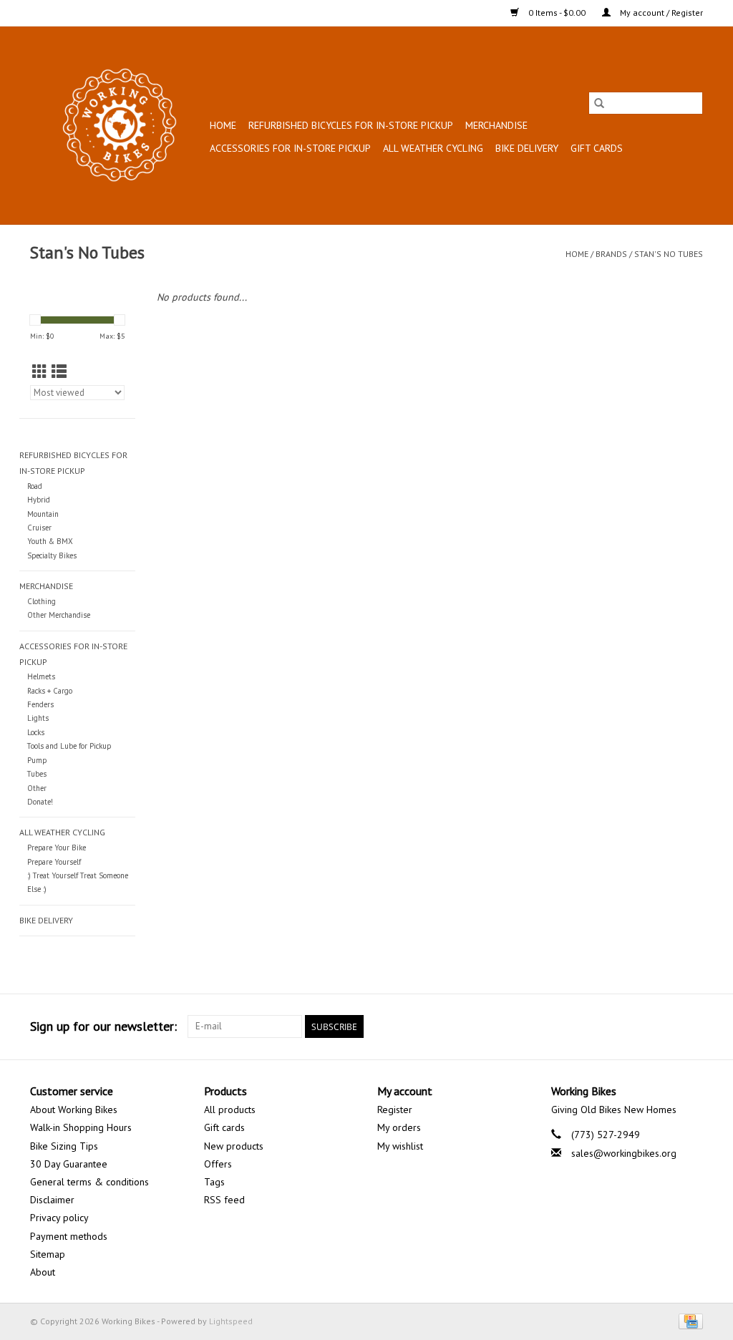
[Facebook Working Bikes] (639, 1026)
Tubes (37, 774)
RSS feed (224, 1199)
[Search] (599, 103)
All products (230, 1109)
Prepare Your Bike (56, 848)
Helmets (41, 676)
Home (223, 125)
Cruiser (39, 528)
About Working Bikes (73, 1109)
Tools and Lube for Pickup (69, 746)
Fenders (40, 704)
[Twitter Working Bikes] (665, 1026)
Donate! (40, 802)
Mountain (43, 514)
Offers (218, 1163)
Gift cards (597, 148)
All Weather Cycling (433, 148)
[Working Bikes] (117, 125)
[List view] (59, 372)
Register (394, 1109)
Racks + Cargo (49, 691)
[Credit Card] (688, 1320)
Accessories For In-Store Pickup (290, 148)
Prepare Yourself (54, 862)
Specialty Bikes (52, 555)
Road (34, 486)
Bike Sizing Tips (64, 1146)
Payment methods (68, 1236)
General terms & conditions (89, 1181)
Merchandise (496, 125)
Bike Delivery (526, 148)
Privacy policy (59, 1217)
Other (37, 788)
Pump (37, 760)
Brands (611, 253)
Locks (35, 732)
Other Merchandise (58, 615)
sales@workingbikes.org (623, 1153)
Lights (38, 718)
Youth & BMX (50, 541)
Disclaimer (52, 1199)
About (42, 1272)
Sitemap (47, 1254)
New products (233, 1146)
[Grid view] (39, 372)
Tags (214, 1181)
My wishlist (400, 1146)
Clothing (41, 601)
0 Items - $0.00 (557, 12)
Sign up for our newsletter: (103, 1026)
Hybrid (38, 500)
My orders (399, 1127)
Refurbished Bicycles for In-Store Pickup (350, 125)
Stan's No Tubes (668, 253)
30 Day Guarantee (68, 1163)
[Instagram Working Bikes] (691, 1026)
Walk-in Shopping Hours (81, 1127)
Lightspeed (231, 1321)
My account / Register (660, 12)
